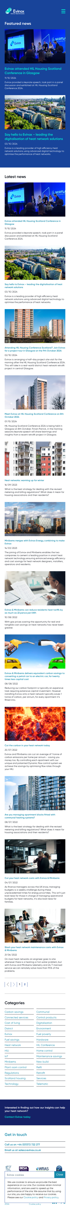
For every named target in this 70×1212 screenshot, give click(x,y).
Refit (39, 1067)
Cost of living (12, 1022)
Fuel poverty (43, 1034)
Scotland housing (15, 1078)
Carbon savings (14, 1011)
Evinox (8, 1034)
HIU (7, 1050)
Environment (43, 1028)
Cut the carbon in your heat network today (27, 745)
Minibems (10, 1061)
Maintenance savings (49, 1056)
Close (59, 1174)
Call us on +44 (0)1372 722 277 (22, 1144)
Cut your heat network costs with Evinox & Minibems (32, 878)
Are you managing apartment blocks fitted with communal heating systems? (30, 816)
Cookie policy (35, 1204)
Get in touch (16, 1134)
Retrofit (40, 1072)
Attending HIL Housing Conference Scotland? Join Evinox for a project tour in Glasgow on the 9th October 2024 (35, 349)
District (9, 1028)
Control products (46, 1017)
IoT (6, 1056)
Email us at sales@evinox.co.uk (23, 1150)
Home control (44, 1050)
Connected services (16, 1017)
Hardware (42, 1039)
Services (41, 1078)
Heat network (13, 1045)
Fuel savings (12, 1039)
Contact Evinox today (17, 1117)
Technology (11, 1083)
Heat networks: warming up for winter (24, 480)
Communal (42, 1011)
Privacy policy (51, 1197)
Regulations (12, 1072)
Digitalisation (44, 1022)
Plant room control (16, 1067)
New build (42, 1061)
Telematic (42, 1083)
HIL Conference (45, 1045)
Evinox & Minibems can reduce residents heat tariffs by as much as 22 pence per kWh (34, 611)
